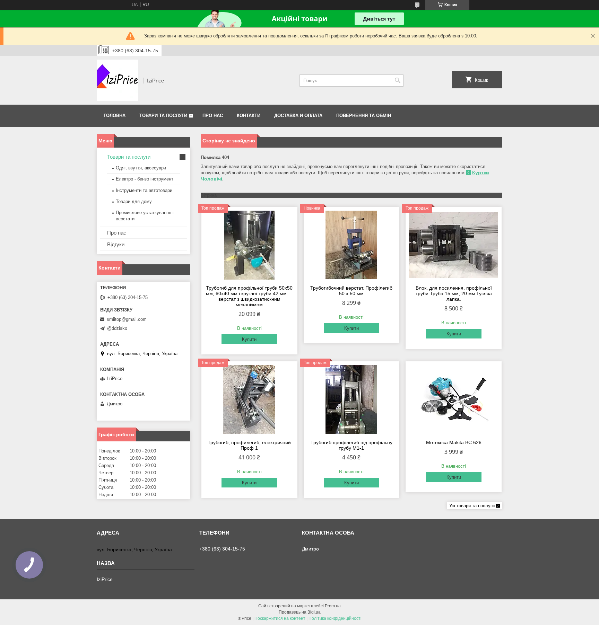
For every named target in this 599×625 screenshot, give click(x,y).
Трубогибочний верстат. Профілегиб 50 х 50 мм (351, 290)
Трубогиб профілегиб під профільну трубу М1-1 (351, 445)
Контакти (248, 115)
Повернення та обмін (363, 115)
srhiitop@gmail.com (127, 319)
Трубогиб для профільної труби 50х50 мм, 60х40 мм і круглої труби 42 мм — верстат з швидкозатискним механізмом (249, 296)
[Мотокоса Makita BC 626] (453, 399)
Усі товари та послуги (472, 505)
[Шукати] (397, 80)
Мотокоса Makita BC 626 (453, 442)
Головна (114, 115)
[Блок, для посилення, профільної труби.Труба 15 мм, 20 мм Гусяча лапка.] (453, 245)
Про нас (212, 115)
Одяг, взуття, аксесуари (141, 167)
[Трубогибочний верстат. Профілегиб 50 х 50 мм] (351, 245)
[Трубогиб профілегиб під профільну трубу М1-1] (351, 399)
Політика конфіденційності (335, 618)
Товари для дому (134, 201)
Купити (249, 339)
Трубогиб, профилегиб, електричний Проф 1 (249, 445)
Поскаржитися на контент (279, 618)
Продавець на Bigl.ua (300, 612)
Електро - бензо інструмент (144, 179)
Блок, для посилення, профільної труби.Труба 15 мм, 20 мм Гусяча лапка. (454, 293)
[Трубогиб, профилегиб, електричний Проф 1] (249, 399)
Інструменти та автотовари (144, 190)
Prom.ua (333, 606)
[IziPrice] (117, 80)
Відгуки (115, 244)
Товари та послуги (163, 115)
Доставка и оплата (298, 115)
